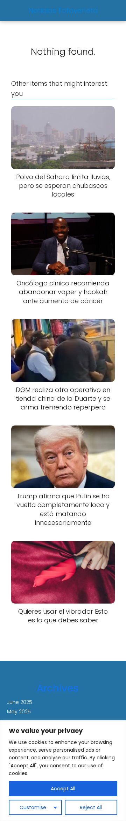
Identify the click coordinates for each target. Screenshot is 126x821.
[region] (63, 770)
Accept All (63, 788)
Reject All (91, 807)
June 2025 (19, 702)
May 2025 (19, 711)
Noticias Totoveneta (63, 10)
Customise (33, 807)
